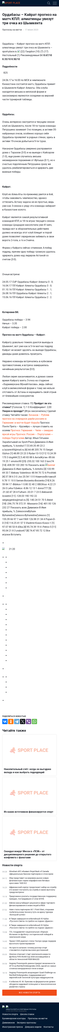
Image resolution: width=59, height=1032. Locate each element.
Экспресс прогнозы (26, 1022)
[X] (22, 721)
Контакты (49, 1027)
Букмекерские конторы (14, 1018)
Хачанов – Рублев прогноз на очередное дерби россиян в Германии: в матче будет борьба (25, 419)
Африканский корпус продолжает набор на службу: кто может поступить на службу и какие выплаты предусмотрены (33, 889)
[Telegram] (16, 721)
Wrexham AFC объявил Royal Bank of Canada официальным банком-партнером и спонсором (31, 872)
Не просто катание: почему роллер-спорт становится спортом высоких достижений (28, 949)
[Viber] (28, 721)
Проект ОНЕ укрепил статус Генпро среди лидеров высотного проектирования (32, 942)
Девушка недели (33, 1027)
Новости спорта (10, 1014)
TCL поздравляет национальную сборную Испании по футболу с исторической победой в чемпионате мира (31, 934)
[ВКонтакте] (5, 721)
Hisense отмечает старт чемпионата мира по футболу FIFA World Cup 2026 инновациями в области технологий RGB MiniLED (30, 956)
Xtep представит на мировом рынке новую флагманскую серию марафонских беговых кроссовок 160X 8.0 (29, 880)
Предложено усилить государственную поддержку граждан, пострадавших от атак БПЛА (32, 897)
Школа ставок (27, 1014)
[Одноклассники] (10, 721)
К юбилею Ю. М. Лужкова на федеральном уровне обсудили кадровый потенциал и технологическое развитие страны (32, 984)
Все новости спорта (29, 993)
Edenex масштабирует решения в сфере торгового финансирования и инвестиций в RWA (32, 904)
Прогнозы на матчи (12, 29)
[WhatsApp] (34, 721)
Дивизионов (8, 1022)
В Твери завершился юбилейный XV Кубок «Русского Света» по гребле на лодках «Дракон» (31, 920)
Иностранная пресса (12, 1027)
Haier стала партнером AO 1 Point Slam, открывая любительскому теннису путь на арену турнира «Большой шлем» (31, 912)
